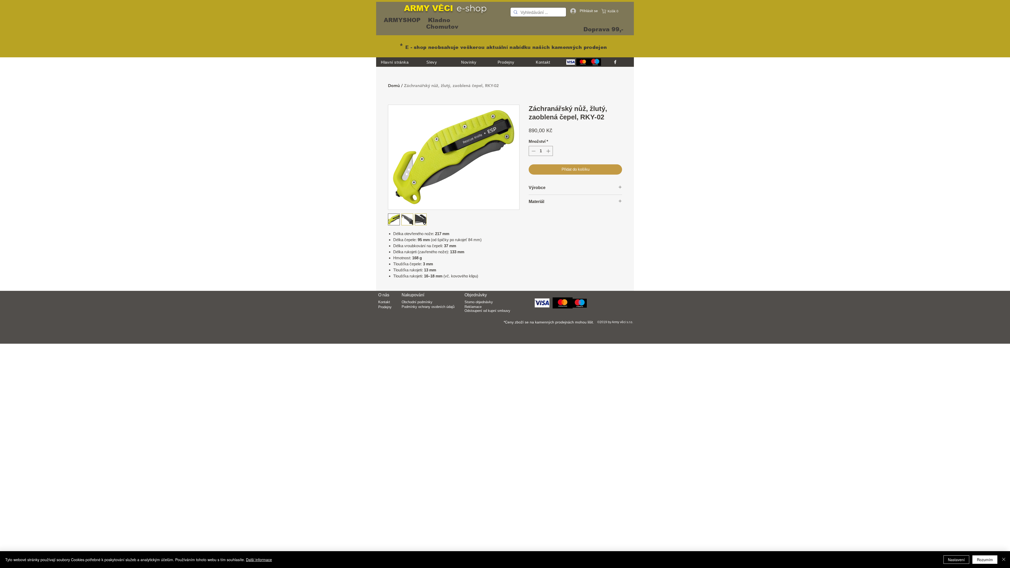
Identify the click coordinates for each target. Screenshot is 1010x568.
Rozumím (985, 559)
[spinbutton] (541, 151)
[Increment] (548, 151)
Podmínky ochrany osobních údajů (428, 307)
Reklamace (473, 307)
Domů (394, 85)
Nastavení (956, 559)
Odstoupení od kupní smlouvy (487, 311)
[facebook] (615, 62)
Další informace (259, 559)
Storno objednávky (478, 302)
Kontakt (384, 302)
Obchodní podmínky (417, 302)
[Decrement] (533, 151)
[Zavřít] (1004, 559)
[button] (611, 11)
